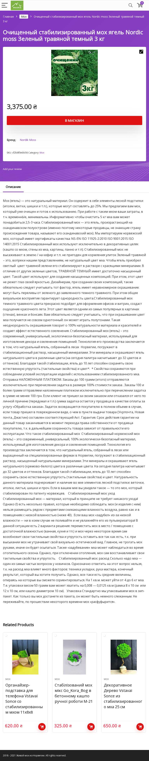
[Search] (130, 5)
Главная (8, 16)
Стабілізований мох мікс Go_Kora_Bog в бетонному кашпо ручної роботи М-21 (74, 693)
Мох (24, 16)
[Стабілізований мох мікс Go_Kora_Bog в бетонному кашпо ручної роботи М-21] (74, 657)
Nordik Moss (28, 140)
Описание (13, 187)
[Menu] (4, 5)
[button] (141, 52)
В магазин (74, 120)
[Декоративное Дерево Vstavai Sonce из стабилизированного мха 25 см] (124, 657)
